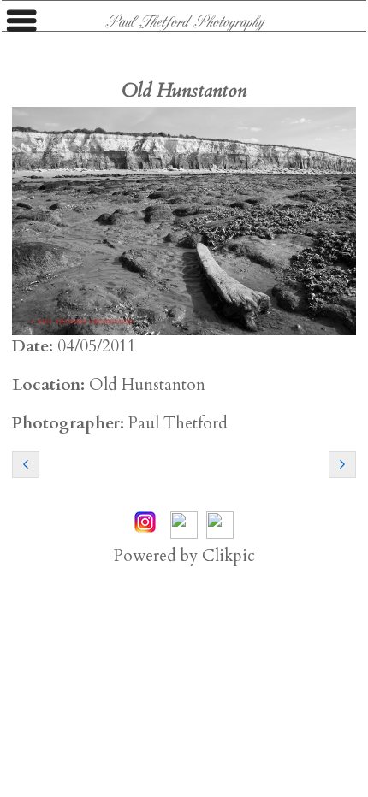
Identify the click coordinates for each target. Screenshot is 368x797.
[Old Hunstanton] (184, 221)
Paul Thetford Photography (184, 21)
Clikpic (228, 556)
